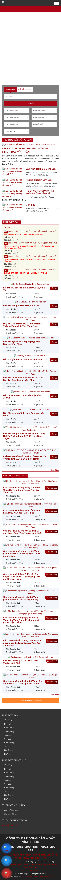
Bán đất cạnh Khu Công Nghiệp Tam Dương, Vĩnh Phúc (21, 342)
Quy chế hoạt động (12, 810)
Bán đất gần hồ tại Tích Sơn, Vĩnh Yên (22, 359)
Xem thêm (55, 470)
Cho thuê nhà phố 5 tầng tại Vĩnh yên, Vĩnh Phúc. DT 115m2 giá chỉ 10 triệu (22, 682)
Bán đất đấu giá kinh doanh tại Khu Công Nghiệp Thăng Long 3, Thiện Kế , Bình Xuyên (24, 436)
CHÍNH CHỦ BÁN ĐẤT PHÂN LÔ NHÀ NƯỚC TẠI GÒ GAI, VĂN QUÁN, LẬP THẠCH (25, 457)
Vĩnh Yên (8, 720)
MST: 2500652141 (30, 871)
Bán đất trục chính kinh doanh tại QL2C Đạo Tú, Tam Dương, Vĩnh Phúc (23, 378)
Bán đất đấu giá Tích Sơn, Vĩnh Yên (21, 305)
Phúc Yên (8, 724)
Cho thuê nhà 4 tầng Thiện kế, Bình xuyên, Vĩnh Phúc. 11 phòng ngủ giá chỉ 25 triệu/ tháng (21, 576)
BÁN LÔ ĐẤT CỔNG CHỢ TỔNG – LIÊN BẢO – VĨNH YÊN (26, 273)
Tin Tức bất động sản (17, 140)
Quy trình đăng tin (11, 814)
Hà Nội (7, 754)
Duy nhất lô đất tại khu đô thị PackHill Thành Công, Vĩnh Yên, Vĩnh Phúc (22, 325)
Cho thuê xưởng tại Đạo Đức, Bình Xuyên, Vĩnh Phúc (20, 662)
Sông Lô (7, 747)
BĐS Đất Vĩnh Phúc (10, 825)
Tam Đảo (8, 735)
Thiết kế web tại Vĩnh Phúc (43, 877)
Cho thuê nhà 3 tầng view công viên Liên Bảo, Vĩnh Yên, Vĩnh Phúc (21, 511)
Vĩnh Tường (9, 743)
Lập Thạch (8, 750)
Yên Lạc (7, 739)
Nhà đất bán (11, 222)
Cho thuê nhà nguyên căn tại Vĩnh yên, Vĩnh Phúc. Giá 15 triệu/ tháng (20, 598)
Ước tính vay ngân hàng (32, 701)
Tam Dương (9, 732)
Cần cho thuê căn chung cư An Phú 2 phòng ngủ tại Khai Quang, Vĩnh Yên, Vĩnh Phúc (22, 643)
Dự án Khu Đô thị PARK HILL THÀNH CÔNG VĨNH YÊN (40, 192)
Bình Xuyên (9, 728)
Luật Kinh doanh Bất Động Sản (41, 169)
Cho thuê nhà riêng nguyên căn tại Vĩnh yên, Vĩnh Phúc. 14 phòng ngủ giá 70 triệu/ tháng (21, 620)
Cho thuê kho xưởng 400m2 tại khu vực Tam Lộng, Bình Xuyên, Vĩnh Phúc (22, 532)
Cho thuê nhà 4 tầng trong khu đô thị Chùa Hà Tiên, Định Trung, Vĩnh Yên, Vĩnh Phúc (22, 490)
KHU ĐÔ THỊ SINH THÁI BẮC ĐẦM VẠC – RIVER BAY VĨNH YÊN (27, 150)
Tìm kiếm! (30, 103)
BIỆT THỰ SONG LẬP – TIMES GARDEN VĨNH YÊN (23, 235)
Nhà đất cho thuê (15, 475)
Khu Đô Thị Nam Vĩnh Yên (39, 180)
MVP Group (27, 877)
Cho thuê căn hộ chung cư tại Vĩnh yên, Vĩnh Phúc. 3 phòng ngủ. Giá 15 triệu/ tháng (21, 553)
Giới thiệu (30, 205)
